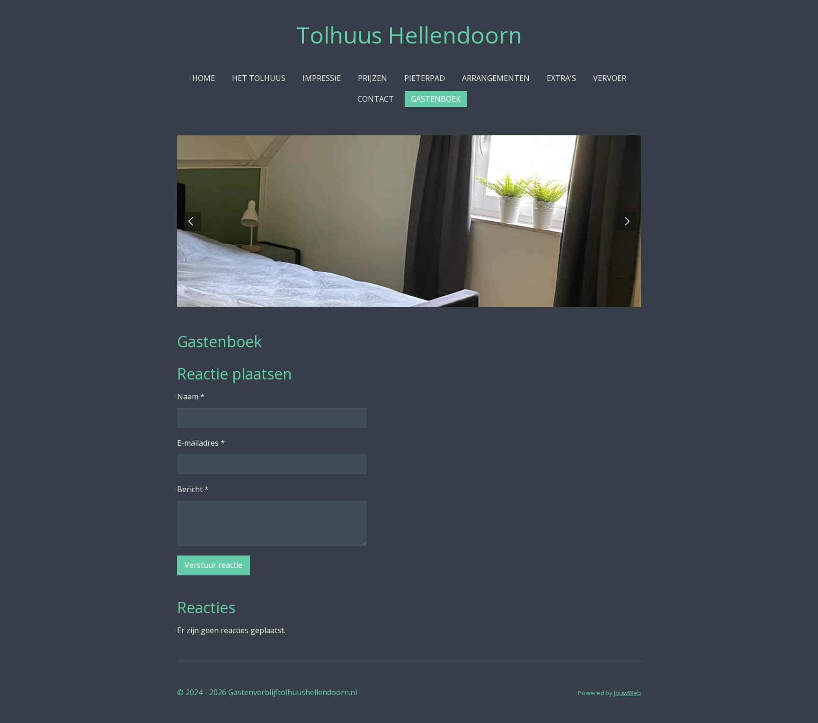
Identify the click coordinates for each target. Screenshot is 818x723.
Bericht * (193, 489)
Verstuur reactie (213, 565)
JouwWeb (627, 692)
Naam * (190, 396)
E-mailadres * (201, 443)
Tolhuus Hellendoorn (409, 34)
